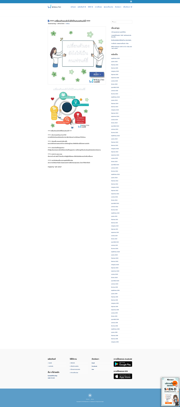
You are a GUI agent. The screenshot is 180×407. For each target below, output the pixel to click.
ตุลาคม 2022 (114, 177)
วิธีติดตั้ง (73, 363)
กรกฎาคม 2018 (115, 342)
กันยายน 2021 (114, 219)
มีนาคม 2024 (114, 123)
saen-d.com (51, 378)
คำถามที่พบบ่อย (74, 372)
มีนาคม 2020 (114, 277)
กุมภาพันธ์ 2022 (115, 203)
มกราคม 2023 (114, 168)
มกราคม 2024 (114, 129)
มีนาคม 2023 (114, 161)
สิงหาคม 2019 (114, 300)
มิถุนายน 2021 (114, 229)
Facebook (94, 366)
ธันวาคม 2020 (114, 248)
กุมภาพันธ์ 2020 (115, 281)
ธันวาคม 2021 (114, 210)
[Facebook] (131, 1)
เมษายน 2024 (114, 119)
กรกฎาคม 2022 (115, 187)
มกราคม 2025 (114, 90)
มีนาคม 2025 (114, 84)
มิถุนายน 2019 (114, 306)
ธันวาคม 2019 (114, 287)
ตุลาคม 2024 (114, 100)
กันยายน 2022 (114, 181)
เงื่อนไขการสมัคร (74, 366)
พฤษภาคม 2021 (115, 232)
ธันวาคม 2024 (114, 94)
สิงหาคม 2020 (114, 261)
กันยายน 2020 (114, 258)
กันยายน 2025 (114, 65)
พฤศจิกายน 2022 (115, 174)
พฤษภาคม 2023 (115, 155)
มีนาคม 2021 (114, 239)
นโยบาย (92, 399)
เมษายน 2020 (114, 274)
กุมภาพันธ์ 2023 (115, 164)
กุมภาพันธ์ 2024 (115, 126)
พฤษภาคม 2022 (115, 194)
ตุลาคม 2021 (114, 216)
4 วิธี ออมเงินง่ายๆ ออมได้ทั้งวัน (118, 32)
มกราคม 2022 (114, 206)
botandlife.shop (52, 376)
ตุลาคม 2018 (114, 332)
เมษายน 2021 (114, 235)
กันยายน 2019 (114, 297)
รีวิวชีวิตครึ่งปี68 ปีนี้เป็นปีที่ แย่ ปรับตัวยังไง (121, 40)
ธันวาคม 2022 (114, 171)
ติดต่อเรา (88, 399)
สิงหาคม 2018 (114, 339)
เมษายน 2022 (114, 197)
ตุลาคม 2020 (114, 255)
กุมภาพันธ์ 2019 (115, 319)
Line (93, 369)
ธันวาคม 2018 (114, 326)
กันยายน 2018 (114, 335)
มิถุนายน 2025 (114, 74)
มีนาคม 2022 (114, 200)
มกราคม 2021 (114, 245)
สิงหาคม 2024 (114, 106)
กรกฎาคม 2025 (115, 71)
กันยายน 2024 (114, 103)
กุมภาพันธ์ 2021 (115, 242)
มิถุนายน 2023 (114, 152)
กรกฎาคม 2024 (115, 110)
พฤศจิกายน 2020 (115, 252)
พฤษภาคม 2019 (115, 310)
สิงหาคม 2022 (114, 184)
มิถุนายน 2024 (114, 113)
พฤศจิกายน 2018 (115, 329)
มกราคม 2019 (114, 322)
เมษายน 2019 (114, 313)
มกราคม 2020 (114, 284)
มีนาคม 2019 (114, 316)
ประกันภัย (51, 366)
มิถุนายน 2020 (114, 268)
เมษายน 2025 (114, 81)
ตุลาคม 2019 (114, 293)
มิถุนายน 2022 (114, 190)
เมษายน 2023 (114, 158)
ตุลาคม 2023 (114, 139)
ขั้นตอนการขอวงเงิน (75, 369)
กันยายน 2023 (114, 142)
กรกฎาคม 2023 (115, 148)
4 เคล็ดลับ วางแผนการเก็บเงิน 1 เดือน (120, 43)
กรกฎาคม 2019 (114, 303)
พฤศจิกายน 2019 (115, 290)
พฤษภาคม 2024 (115, 116)
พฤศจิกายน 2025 (115, 58)
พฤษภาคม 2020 (115, 271)
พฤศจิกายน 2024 (115, 97)
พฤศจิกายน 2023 (115, 135)
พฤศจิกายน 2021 (115, 213)
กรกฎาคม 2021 (114, 226)
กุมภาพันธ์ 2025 (115, 87)
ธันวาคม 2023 (114, 132)
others (68, 23)
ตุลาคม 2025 (114, 61)
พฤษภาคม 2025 (115, 77)
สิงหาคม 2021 (114, 223)
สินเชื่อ (50, 363)
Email (93, 363)
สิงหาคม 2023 (114, 145)
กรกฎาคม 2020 (115, 264)
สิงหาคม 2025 (114, 68)
